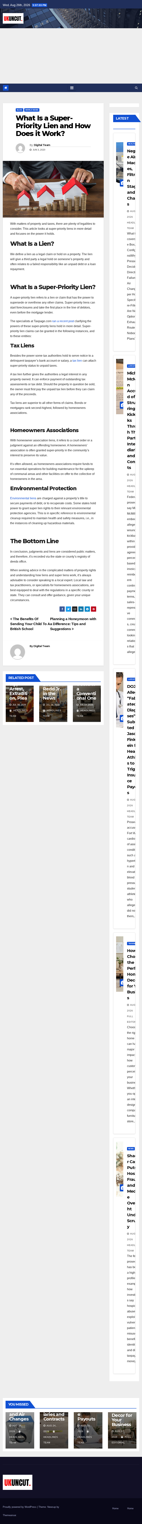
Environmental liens (23, 498)
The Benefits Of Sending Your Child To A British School (30, 624)
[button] (136, 87)
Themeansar (9, 1515)
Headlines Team (134, 225)
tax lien (77, 360)
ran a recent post (63, 321)
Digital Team (42, 145)
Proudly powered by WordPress (20, 1507)
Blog (19, 110)
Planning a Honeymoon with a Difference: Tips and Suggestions (73, 624)
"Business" (134, 943)
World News (31, 110)
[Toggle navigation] (72, 88)
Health (131, 144)
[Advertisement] (71, 56)
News (131, 1149)
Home (115, 1508)
